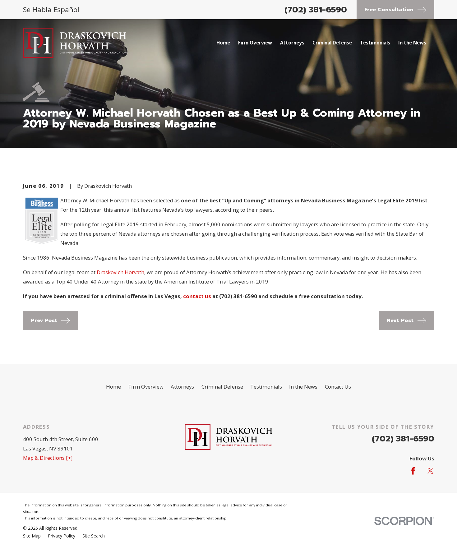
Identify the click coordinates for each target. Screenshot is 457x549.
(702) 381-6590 (315, 9)
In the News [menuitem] (412, 42)
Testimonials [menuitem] (375, 42)
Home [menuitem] (223, 42)
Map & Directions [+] (47, 457)
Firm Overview (146, 386)
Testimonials (266, 386)
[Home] (75, 43)
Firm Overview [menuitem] (255, 42)
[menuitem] (32, 536)
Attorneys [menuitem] (292, 42)
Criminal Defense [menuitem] (332, 42)
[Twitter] (430, 470)
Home (113, 386)
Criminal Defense (222, 386)
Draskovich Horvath (120, 272)
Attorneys (182, 386)
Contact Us (338, 386)
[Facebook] (413, 470)
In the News (303, 386)
